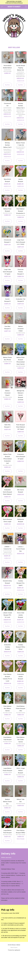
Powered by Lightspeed (14, 950)
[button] (14, 6)
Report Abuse (14, 947)
